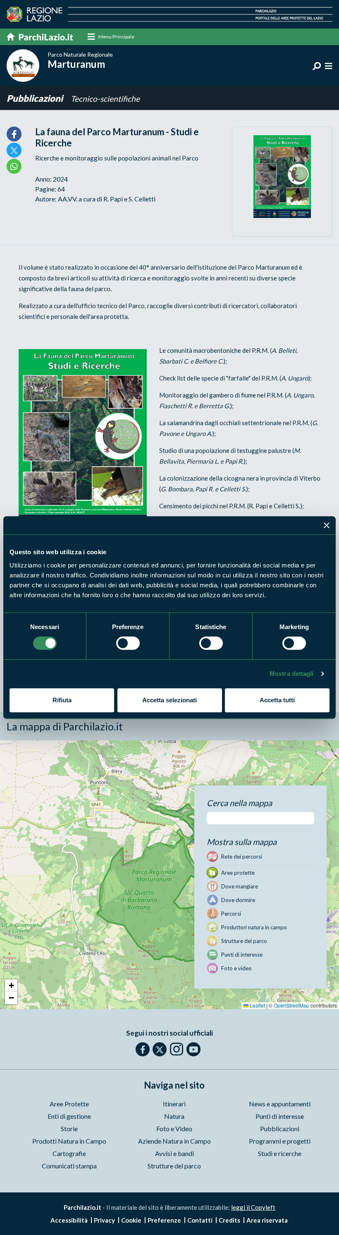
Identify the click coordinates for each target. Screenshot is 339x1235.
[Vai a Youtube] (193, 1049)
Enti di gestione (69, 1116)
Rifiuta (62, 700)
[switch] (128, 643)
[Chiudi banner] (326, 525)
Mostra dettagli (292, 673)
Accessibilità (69, 1220)
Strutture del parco (174, 1166)
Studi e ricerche (279, 1153)
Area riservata (267, 1220)
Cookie (131, 1220)
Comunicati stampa (69, 1166)
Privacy (104, 1220)
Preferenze (164, 1220)
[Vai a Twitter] (160, 1049)
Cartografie (69, 1153)
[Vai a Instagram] (177, 1049)
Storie (69, 1128)
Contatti (199, 1220)
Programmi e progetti (279, 1141)
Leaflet (256, 1005)
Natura (174, 1116)
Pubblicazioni (35, 98)
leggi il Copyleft (253, 1207)
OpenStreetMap (291, 1005)
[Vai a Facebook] (143, 1049)
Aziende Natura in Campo (174, 1141)
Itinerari (174, 1104)
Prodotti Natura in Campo (69, 1141)
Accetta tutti (277, 700)
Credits (229, 1220)
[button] (11, 985)
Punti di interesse (279, 1116)
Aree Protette (69, 1104)
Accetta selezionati (169, 700)
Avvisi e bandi (174, 1153)
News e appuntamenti (279, 1104)
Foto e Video (174, 1128)
